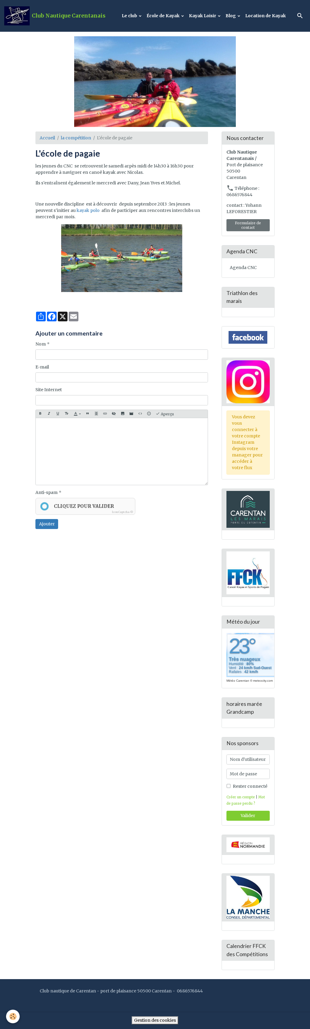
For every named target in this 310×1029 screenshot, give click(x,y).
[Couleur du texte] (77, 414)
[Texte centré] (96, 414)
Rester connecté (250, 786)
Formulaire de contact (248, 225)
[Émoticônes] (148, 414)
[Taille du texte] (66, 414)
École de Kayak (163, 15)
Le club (130, 15)
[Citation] (87, 414)
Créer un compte (240, 797)
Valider (248, 815)
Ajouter (47, 524)
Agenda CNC (243, 267)
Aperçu (167, 414)
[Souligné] (57, 414)
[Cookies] (13, 1016)
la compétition (76, 138)
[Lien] (105, 414)
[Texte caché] (113, 414)
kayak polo (88, 210)
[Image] (122, 414)
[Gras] (40, 414)
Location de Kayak (265, 15)
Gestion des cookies (155, 1020)
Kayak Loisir (203, 15)
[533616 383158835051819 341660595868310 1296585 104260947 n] (121, 258)
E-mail (42, 367)
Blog (231, 15)
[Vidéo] (131, 414)
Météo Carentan (237, 680)
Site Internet (48, 389)
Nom (40, 344)
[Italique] (49, 414)
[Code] (140, 414)
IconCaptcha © (122, 512)
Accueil (47, 138)
